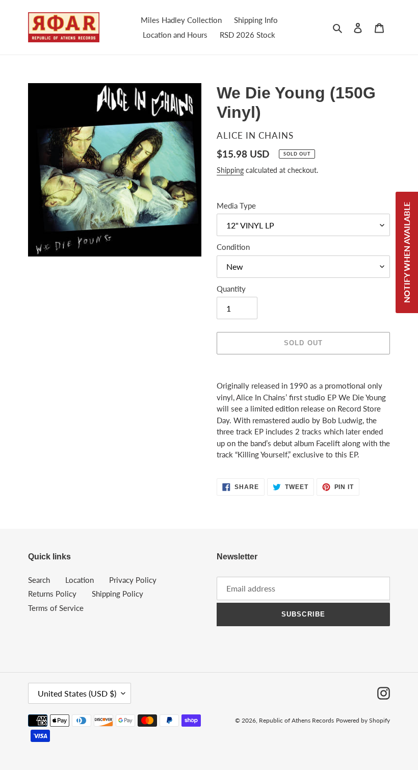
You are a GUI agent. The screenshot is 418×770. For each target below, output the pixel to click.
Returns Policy (52, 593)
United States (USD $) (77, 693)
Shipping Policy (117, 593)
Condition (233, 246)
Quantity (231, 288)
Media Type (236, 205)
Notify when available (406, 252)
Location (79, 579)
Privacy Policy (132, 579)
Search (39, 579)
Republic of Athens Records (296, 720)
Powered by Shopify (363, 720)
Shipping (230, 170)
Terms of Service (56, 607)
